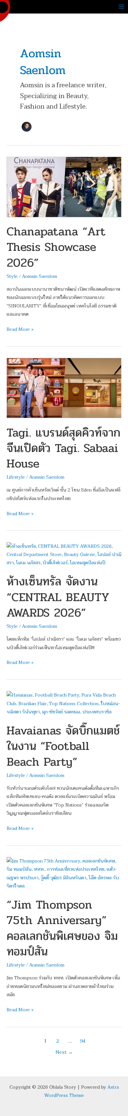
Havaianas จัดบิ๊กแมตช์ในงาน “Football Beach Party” (63, 746)
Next (64, 1052)
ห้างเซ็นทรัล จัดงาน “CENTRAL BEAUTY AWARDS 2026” (58, 597)
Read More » (20, 329)
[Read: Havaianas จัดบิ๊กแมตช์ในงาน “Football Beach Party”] (64, 703)
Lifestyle (16, 477)
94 (82, 1041)
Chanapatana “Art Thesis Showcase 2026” (56, 247)
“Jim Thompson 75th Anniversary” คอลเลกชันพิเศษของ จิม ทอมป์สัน (62, 928)
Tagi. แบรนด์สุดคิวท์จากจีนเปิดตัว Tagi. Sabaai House (63, 448)
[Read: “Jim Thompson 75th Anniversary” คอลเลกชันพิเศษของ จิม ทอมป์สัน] (64, 873)
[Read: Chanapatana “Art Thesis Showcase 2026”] (64, 186)
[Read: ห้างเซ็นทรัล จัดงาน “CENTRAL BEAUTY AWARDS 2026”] (64, 554)
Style (12, 276)
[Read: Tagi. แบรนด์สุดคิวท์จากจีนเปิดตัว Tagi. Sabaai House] (64, 387)
